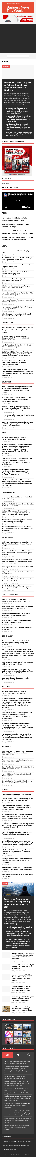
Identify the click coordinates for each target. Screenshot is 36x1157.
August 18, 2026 (8, 269)
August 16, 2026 (8, 771)
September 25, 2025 (9, 576)
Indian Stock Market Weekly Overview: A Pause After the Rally (16, 580)
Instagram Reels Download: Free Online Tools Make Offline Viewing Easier (16, 614)
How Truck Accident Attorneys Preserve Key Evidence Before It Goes (18, 301)
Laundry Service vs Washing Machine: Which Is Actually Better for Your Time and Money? (22, 977)
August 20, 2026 (8, 533)
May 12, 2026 (7, 557)
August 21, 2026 (8, 508)
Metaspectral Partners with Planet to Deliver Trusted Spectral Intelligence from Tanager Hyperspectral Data (17, 671)
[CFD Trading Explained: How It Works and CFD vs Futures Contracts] (9, 1027)
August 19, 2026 (8, 255)
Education (7, 382)
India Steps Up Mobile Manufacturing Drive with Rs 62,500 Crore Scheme (17, 663)
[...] (25, 105)
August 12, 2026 (8, 283)
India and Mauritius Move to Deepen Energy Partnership (18, 875)
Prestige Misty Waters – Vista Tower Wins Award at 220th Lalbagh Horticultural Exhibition (17, 860)
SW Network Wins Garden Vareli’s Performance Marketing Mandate (14, 438)
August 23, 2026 (8, 349)
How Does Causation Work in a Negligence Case (17, 252)
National (6, 687)
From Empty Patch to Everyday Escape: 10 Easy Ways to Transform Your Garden (23, 998)
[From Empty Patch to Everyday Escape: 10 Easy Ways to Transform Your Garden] (6, 999)
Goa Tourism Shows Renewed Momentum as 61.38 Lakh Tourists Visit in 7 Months (18, 945)
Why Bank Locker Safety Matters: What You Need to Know (18, 573)
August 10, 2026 (8, 304)
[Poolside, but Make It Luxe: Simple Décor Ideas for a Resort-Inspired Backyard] (6, 989)
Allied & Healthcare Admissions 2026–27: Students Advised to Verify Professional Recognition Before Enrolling (16, 408)
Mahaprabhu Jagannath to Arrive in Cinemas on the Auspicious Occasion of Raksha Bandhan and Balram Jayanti (16, 513)
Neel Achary (6, 184)
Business (6, 61)
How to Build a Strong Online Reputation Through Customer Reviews (16, 621)
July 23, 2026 (7, 785)
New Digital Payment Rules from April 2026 (17, 567)
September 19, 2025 (9, 583)
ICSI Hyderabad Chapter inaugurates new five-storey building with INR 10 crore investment (19, 134)
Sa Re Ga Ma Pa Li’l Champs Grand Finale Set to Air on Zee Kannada (18, 505)
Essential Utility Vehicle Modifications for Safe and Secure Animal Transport (17, 782)
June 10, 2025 (7, 590)
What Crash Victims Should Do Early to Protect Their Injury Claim (16, 273)
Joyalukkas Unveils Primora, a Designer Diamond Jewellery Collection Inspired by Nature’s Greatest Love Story (17, 110)
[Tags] (18, 1055)
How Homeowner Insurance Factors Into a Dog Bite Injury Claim (17, 266)
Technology (7, 636)
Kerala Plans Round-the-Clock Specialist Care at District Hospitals (16, 346)
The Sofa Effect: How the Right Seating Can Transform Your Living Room (23, 966)
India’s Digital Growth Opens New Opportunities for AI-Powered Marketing (16, 600)
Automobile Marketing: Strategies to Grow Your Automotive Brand (17, 761)
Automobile (7, 746)
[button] (33, 25)
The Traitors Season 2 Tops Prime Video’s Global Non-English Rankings (17, 521)
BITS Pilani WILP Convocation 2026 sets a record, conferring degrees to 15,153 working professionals (16, 399)
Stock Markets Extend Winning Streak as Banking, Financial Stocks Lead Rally (17, 587)
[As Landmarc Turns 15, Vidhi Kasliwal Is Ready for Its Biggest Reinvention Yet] (27, 1041)
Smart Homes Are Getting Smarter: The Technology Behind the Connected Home (22, 1008)
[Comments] (28, 1055)
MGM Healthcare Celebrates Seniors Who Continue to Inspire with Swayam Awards (17, 868)
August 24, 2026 (8, 342)
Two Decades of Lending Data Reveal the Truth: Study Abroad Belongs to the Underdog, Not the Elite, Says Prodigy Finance (17, 389)
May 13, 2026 (7, 548)
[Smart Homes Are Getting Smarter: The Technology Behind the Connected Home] (6, 1009)
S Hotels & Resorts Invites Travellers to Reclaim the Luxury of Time (19, 928)
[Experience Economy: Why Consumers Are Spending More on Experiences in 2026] (18, 895)
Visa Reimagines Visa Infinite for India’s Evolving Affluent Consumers (18, 940)
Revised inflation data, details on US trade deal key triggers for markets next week (17, 561)
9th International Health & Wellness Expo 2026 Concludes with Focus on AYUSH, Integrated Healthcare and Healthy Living (18, 118)
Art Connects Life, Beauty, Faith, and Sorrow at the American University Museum (18, 416)
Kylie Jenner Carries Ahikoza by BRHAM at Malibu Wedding (17, 498)
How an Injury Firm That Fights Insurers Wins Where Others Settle (16, 280)
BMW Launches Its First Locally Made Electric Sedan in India (15, 679)
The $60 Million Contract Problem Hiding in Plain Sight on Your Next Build (17, 259)
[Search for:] (18, 56)
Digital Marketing (10, 594)
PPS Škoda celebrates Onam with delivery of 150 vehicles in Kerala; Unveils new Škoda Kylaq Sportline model (18, 127)
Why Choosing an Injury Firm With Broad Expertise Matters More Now (16, 315)
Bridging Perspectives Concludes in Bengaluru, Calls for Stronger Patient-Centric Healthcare (15, 338)
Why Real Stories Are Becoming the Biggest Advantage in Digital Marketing (18, 607)
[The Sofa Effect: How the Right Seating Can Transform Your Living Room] (6, 967)
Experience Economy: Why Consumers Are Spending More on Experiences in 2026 (17, 903)
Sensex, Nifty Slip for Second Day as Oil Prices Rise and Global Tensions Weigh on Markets (17, 552)
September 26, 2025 (9, 569)
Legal (4, 246)
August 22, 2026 (8, 412)
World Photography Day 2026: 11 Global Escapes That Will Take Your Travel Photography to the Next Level (18, 934)
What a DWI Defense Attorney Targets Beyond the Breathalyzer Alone (16, 287)
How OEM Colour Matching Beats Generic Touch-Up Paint (17, 775)
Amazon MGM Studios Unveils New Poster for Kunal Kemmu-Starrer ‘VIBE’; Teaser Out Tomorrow (17, 528)
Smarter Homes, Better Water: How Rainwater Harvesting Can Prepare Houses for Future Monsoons (23, 956)
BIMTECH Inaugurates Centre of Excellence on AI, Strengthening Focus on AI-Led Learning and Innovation (17, 424)
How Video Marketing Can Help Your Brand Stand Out (17, 628)
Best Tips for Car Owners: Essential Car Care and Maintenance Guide (18, 768)
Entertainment (9, 492)
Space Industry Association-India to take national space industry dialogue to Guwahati (17, 642)
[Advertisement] (18, 41)
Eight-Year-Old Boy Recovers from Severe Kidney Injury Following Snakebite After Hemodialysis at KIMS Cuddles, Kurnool (17, 354)
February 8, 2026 (8, 564)
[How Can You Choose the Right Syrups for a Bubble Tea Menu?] (9, 1041)
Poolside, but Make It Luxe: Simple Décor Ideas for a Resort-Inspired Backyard (21, 988)
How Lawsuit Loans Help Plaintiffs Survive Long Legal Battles (17, 308)
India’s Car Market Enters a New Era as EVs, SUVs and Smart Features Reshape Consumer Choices (17, 753)
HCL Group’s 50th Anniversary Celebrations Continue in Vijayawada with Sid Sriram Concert (17, 851)
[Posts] (7, 1055)
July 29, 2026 (7, 778)
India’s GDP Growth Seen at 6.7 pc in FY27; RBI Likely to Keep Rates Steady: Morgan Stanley (17, 544)
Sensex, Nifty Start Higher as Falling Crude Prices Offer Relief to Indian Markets (17, 86)
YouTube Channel (13, 188)
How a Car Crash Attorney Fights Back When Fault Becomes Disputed (18, 294)
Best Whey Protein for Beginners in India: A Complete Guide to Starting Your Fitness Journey (17, 330)
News (4, 432)
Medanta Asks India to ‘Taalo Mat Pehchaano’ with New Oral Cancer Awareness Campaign (14, 362)
